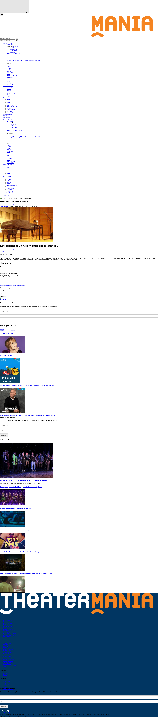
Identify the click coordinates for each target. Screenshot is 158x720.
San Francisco (10, 80)
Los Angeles (10, 72)
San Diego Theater (8, 661)
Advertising (6, 684)
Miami (8, 74)
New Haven (10, 112)
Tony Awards (6, 117)
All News (5, 667)
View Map (3, 296)
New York (6, 673)
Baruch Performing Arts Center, (8, 204)
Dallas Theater (7, 653)
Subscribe (4, 321)
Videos (8, 96)
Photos (8, 95)
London (5, 675)
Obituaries (9, 92)
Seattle (8, 81)
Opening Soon (13, 47)
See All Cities (10, 84)
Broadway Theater (8, 620)
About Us (5, 687)
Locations (9, 44)
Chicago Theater (7, 621)
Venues (9, 53)
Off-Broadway (16, 60)
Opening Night (7, 646)
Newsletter (6, 115)
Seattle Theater (7, 632)
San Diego (9, 78)
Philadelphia (10, 77)
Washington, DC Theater (9, 633)
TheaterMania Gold (8, 114)
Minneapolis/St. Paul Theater (10, 635)
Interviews (9, 90)
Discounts (12, 52)
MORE (2, 329)
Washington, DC (11, 83)
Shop (4, 683)
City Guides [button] (6, 98)
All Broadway (13, 49)
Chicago (9, 68)
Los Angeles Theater (8, 623)
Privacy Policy (29, 716)
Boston (8, 66)
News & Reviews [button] (8, 86)
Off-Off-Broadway (25, 60)
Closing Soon (13, 50)
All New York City (35, 60)
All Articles (10, 87)
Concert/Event (3, 251)
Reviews (9, 89)
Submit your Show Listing (17, 53)
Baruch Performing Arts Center (8, 285)
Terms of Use (37, 716)
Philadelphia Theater (8, 629)
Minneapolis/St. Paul (12, 75)
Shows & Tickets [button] (8, 43)
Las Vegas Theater (8, 626)
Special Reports (11, 93)
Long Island (10, 71)
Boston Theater (7, 624)
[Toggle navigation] (1, 14)
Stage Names (6, 681)
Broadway (16, 46)
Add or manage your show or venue (12, 686)
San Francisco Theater (9, 630)
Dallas (8, 69)
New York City (21, 204)
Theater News (7, 643)
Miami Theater (7, 627)
